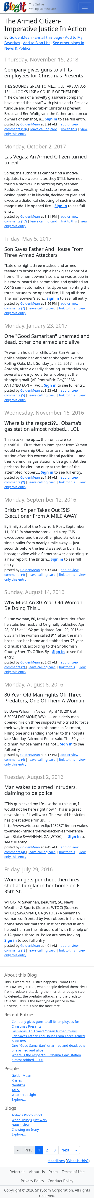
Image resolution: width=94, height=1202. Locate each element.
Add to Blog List (36, 42)
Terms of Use (73, 1171)
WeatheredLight (24, 1094)
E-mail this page (48, 37)
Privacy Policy (32, 1180)
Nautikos (18, 1085)
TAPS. (16, 1090)
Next (65, 1150)
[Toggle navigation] (84, 6)
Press (53, 1171)
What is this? (78, 1160)
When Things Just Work (29, 1120)
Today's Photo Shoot (27, 1115)
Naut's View (20, 1125)
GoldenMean (20, 37)
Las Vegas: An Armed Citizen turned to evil (44, 1031)
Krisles (17, 1080)
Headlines (56, 1160)
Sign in (51, 119)
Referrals (17, 1171)
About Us (37, 1171)
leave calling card (43, 129)
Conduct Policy (60, 1180)
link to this (69, 129)
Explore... (19, 1099)
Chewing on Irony (25, 1129)
